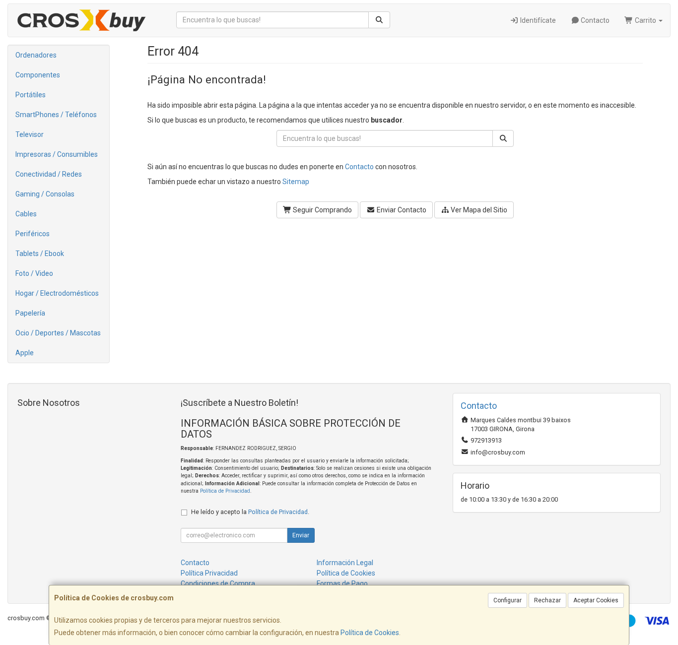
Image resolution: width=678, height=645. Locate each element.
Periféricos (32, 234)
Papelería (30, 313)
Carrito (645, 20)
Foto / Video (34, 273)
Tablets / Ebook (39, 254)
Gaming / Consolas (44, 194)
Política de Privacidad (225, 491)
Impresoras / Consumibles (56, 154)
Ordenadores (36, 55)
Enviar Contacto (400, 210)
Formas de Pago (342, 583)
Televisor (29, 134)
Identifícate (537, 20)
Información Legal (345, 563)
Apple (24, 353)
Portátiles (30, 95)
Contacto (594, 20)
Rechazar (547, 600)
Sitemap (295, 182)
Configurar (507, 600)
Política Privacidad (209, 573)
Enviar (300, 535)
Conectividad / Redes (48, 174)
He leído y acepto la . (250, 512)
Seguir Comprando (321, 210)
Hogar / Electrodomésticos (57, 293)
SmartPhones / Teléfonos (56, 115)
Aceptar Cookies (595, 600)
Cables (26, 214)
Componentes (37, 75)
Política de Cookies (369, 633)
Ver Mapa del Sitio (478, 210)
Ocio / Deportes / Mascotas (58, 333)
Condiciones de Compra (218, 583)
